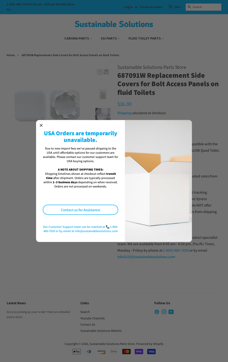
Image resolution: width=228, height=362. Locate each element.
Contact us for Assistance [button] (80, 209)
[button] (41, 125)
